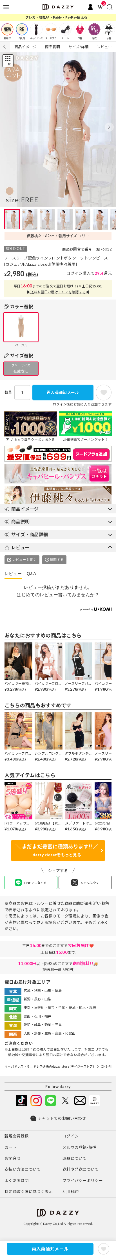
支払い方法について (23, 1169)
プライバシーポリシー (83, 1180)
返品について (75, 1158)
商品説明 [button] (20, 521)
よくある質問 (17, 1180)
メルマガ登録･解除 (80, 1147)
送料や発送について (81, 1169)
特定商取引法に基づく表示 (29, 1191)
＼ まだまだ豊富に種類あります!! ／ (56, 850)
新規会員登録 (17, 1136)
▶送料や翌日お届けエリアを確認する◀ (58, 292)
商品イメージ (25, 47)
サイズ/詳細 (78, 47)
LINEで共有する (35, 882)
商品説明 (52, 47)
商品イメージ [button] (25, 508)
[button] (109, 127)
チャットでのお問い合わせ (62, 1118)
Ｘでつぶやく (89, 882)
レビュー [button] (20, 547)
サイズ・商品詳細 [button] (29, 534)
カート (11, 1147)
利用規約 (71, 1191)
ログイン (74, 273)
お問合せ (13, 1158)
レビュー (104, 47)
